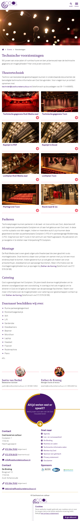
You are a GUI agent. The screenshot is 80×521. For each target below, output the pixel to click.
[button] (71, 4)
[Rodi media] (46, 471)
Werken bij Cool (50, 450)
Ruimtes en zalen (51, 444)
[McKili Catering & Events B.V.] (57, 472)
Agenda (47, 434)
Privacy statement (51, 457)
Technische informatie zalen (55, 447)
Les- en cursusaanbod (53, 437)
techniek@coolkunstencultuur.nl (17, 86)
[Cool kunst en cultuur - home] (9, 4)
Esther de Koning (48, 266)
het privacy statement (50, 513)
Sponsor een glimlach (52, 454)
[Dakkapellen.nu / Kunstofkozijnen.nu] (68, 472)
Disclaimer (48, 460)
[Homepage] (3, 49)
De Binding (48, 440)
